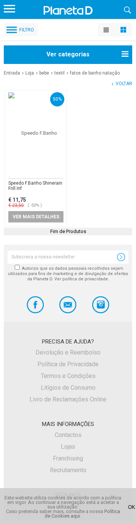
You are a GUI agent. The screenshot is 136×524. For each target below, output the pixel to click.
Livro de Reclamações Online (68, 399)
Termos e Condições (68, 375)
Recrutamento (68, 470)
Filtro (26, 30)
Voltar (124, 83)
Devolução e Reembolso (68, 352)
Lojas (68, 446)
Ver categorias (68, 54)
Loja (29, 73)
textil (59, 73)
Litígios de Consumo (68, 387)
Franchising (68, 458)
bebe (44, 73)
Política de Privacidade (68, 364)
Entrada (12, 73)
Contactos (68, 434)
